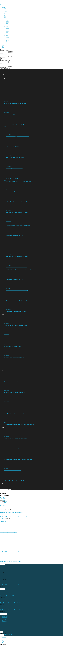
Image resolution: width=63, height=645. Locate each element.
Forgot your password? (3, 54)
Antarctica (5, 9)
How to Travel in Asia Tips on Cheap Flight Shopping (10, 602)
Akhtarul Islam (2, 518)
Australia (5, 10)
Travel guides (4, 637)
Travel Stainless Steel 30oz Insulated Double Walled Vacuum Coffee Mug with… (19, 424)
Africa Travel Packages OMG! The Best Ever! (14, 178)
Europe (5, 13)
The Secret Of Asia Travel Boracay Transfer (12, 367)
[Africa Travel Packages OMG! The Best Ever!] (11, 176)
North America (8, 24)
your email (10, 56)
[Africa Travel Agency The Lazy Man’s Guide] (11, 165)
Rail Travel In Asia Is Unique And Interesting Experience (14, 357)
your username (11, 51)
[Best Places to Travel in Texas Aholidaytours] (9, 400)
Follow (6, 501)
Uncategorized (6, 101)
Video (3, 47)
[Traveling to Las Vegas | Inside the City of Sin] (9, 90)
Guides (3, 46)
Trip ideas (3, 44)
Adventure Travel (6, 112)
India (6, 33)
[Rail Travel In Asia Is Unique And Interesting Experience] (9, 354)
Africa (5, 8)
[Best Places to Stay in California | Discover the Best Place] (11, 220)
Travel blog (3, 6)
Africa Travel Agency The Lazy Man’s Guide (14, 168)
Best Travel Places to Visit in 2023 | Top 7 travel (14, 146)
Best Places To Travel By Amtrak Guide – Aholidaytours (10, 609)
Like (4, 500)
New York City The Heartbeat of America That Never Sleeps (15, 103)
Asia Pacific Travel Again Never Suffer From (12, 346)
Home (1, 490)
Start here (3, 5)
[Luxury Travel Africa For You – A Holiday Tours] (11, 154)
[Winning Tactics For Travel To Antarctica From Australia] (9, 333)
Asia (6, 19)
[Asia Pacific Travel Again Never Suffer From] (9, 467)
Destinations (3, 7)
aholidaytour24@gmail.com (7, 634)
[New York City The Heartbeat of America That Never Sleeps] (9, 100)
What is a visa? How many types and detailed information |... (11, 551)
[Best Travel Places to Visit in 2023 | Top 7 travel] (11, 144)
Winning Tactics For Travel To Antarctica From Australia (14, 335)
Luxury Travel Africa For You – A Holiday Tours (15, 157)
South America (6, 35)
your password (11, 52)
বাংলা (2, 487)
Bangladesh (5, 11)
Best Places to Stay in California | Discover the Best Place (14, 124)
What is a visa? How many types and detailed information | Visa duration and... (15, 516)
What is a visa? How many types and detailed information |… (15, 114)
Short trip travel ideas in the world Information (9, 595)
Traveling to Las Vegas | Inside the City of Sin (12, 92)
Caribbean (5, 12)
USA (4, 15)
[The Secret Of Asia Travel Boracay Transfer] (9, 365)
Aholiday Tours (2, 509)
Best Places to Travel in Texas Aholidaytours (12, 403)
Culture (3, 45)
